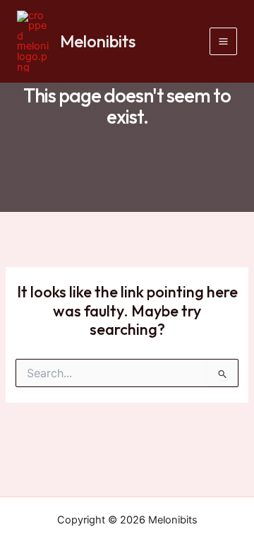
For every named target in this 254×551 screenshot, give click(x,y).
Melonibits (97, 41)
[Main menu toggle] (223, 41)
